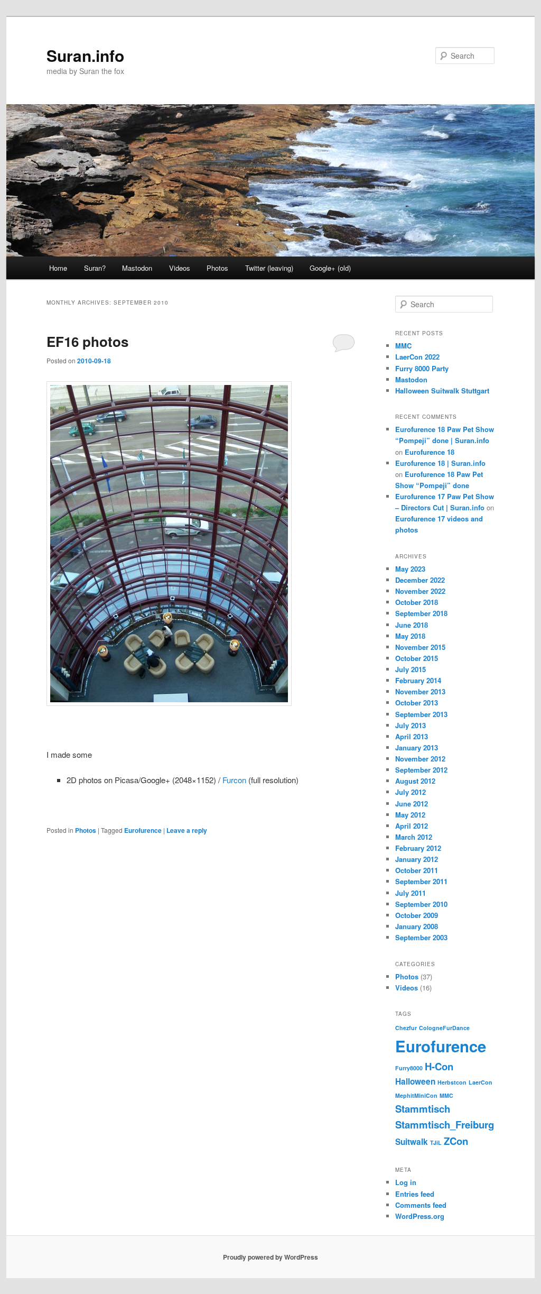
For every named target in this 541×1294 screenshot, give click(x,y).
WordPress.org (419, 1216)
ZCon (456, 1141)
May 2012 (410, 815)
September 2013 (421, 714)
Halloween (415, 1081)
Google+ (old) (330, 268)
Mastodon (137, 268)
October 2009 (416, 915)
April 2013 (411, 736)
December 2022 (420, 580)
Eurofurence (143, 830)
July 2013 (410, 725)
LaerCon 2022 (417, 357)
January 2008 (416, 926)
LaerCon (480, 1082)
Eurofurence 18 (429, 452)
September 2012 (421, 770)
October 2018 (416, 602)
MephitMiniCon (416, 1095)
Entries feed (414, 1194)
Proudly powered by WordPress (270, 1257)
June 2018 (411, 625)
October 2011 (416, 870)
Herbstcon (452, 1082)
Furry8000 (409, 1068)
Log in (405, 1182)
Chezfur (406, 1028)
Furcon (234, 779)
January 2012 (416, 859)
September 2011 (421, 881)
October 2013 (416, 703)
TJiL (436, 1142)
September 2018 (421, 613)
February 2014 (418, 680)
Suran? (95, 268)
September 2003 (421, 937)
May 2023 (410, 569)
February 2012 (418, 848)
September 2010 (421, 904)
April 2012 (411, 826)
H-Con (439, 1066)
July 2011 (410, 893)
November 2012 (420, 759)
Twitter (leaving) (269, 268)
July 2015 (410, 669)
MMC (403, 346)
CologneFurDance (444, 1028)
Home (58, 268)
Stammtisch (422, 1109)
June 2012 (411, 804)
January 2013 (416, 747)
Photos (217, 268)
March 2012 (413, 837)
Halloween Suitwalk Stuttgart (442, 391)
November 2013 (420, 691)
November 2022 (420, 591)
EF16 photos (87, 341)
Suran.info (85, 55)
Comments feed (420, 1205)
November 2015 (420, 647)
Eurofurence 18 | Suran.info (440, 463)
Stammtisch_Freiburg (444, 1124)
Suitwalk (411, 1142)
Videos (179, 268)
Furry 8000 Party (422, 368)
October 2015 (416, 658)
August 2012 (415, 781)
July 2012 (410, 792)
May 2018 (410, 636)
